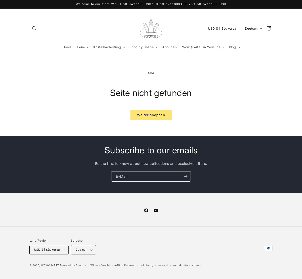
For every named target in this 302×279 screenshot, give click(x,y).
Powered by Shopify (73, 265)
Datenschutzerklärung (138, 265)
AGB (117, 265)
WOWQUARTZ (50, 265)
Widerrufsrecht (100, 265)
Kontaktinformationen (187, 265)
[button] (34, 28)
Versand (163, 265)
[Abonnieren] (186, 176)
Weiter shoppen (151, 115)
